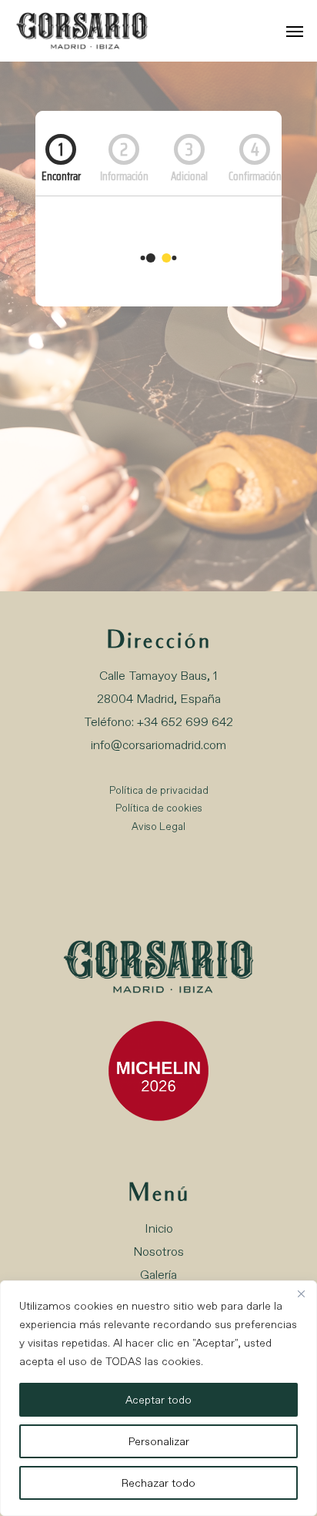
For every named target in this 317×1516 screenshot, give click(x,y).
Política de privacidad (159, 790)
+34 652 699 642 (185, 721)
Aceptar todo (158, 1400)
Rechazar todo (158, 1483)
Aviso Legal (158, 826)
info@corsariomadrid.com (158, 745)
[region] (158, 1398)
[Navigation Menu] (294, 30)
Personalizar (158, 1441)
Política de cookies (158, 808)
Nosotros (158, 1251)
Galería (158, 1274)
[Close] (301, 1293)
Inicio (159, 1228)
